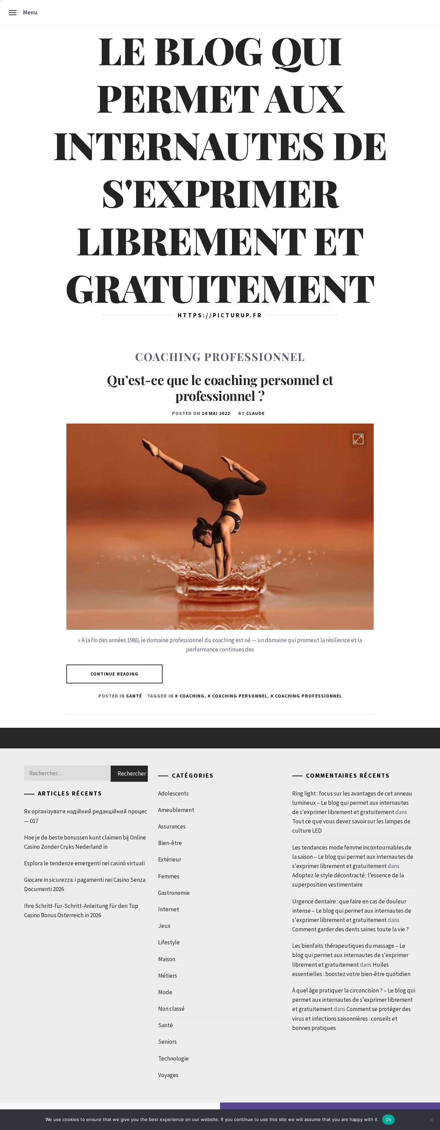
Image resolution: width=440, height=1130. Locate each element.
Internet (168, 909)
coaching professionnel (308, 696)
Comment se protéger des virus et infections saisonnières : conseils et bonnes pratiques (351, 1018)
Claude (255, 413)
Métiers (167, 975)
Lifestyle (169, 942)
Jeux (164, 926)
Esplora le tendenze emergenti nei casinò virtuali (84, 863)
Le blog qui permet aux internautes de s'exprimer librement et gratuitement (220, 168)
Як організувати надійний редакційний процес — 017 (85, 816)
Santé (134, 696)
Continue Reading (114, 674)
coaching (192, 696)
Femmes (168, 876)
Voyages (168, 1075)
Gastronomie (174, 893)
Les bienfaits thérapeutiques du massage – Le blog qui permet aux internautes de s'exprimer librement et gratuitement (350, 955)
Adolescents (173, 793)
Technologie (173, 1058)
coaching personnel (239, 696)
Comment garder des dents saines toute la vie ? (350, 929)
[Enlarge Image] (358, 439)
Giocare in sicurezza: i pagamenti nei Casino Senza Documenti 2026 (84, 884)
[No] (431, 1119)
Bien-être (170, 843)
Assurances (172, 826)
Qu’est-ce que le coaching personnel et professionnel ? (220, 387)
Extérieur (169, 859)
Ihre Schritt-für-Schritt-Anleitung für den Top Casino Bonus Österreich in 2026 (81, 910)
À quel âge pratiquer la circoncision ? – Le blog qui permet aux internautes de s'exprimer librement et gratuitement (353, 1000)
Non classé (171, 1008)
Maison (166, 959)
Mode (165, 992)
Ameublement (176, 810)
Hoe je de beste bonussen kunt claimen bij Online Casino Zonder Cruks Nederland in (85, 842)
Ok (388, 1119)
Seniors (167, 1041)
